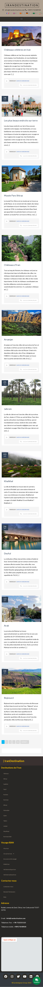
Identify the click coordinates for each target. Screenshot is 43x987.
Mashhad (6, 831)
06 (4, 29)
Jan (5, 31)
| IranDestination (13, 761)
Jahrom (8, 408)
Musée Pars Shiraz (13, 195)
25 (4, 382)
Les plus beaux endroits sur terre (21, 120)
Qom (5, 815)
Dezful (7, 553)
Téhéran (6, 773)
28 (4, 98)
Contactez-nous (8, 886)
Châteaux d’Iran (12, 265)
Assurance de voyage (10, 859)
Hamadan (6, 810)
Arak (6, 625)
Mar (4, 315)
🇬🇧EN (15, 13)
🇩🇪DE (28, 13)
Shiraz (5, 779)
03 (4, 168)
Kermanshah (7, 836)
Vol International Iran (9, 875)
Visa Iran (6, 848)
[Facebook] (6, 976)
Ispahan (5, 784)
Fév (5, 384)
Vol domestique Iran (9, 869)
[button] (21, 19)
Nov (5, 99)
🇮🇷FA (40, 13)
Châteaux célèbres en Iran (17, 49)
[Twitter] (18, 976)
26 (4, 526)
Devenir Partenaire (9, 892)
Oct (5, 528)
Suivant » (24, 742)
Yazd (4, 789)
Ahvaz (5, 805)
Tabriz (5, 821)
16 (18, 742)
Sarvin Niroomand (23, 81)
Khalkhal (8, 481)
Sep (5, 170)
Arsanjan (8, 339)
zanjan (5, 826)
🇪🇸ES (22, 13)
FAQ (4, 897)
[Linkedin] (31, 976)
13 (4, 599)
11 (4, 238)
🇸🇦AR (35, 13)
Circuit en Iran (7, 854)
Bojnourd (9, 697)
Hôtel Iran (6, 864)
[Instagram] (12, 976)
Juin (4, 240)
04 (4, 671)
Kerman (5, 800)
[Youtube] (25, 976)
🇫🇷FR (8, 13)
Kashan (5, 794)
